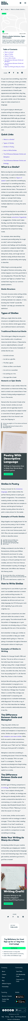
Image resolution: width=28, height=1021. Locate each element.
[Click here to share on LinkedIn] (18, 72)
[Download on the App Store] (19, 998)
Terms (12, 1016)
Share (5, 73)
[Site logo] (5, 3)
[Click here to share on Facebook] (13, 72)
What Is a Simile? (9, 52)
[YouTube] (8, 1010)
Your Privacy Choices (20, 1016)
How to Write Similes (10, 58)
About (3, 971)
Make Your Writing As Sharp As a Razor (14, 66)
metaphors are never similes (13, 736)
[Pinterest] (10, 1010)
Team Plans (19, 971)
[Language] (20, 2)
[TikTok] (13, 1010)
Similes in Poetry (8, 56)
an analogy (4, 787)
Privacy (7, 1016)
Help (3, 1016)
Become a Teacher (7, 996)
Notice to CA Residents (14, 1019)
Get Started (14, 948)
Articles (7, 9)
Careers (4, 974)
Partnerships (5, 986)
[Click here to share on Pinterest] (22, 72)
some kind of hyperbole (18, 217)
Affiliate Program (6, 983)
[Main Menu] (25, 2)
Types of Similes (8, 54)
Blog (3, 980)
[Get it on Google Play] (20, 1002)
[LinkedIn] (6, 1010)
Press (3, 977)
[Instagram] (3, 1010)
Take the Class (8, 474)
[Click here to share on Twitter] (9, 72)
